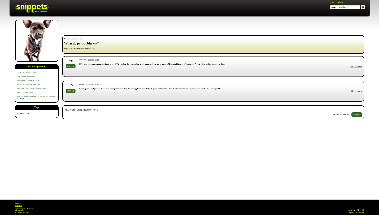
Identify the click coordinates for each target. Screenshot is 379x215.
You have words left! (340, 114)
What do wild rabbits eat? (25, 92)
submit (356, 114)
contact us (18, 206)
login (332, 2)
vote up (70, 66)
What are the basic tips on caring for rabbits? (32, 88)
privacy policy (20, 210)
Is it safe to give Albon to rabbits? (28, 84)
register (340, 2)
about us (18, 203)
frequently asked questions (24, 208)
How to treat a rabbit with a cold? (28, 80)
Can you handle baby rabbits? (27, 72)
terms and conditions (22, 212)
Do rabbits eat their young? (26, 76)
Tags (36, 107)
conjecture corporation (356, 212)
